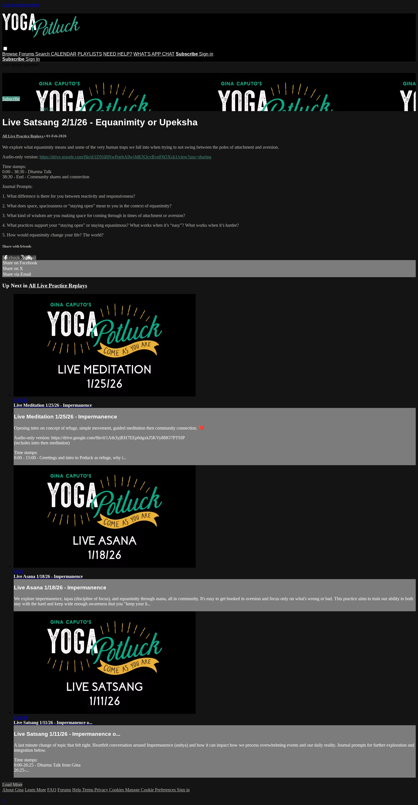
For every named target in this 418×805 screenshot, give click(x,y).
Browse (10, 54)
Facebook (11, 257)
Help (77, 789)
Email (31, 257)
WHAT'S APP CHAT (154, 54)
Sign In (33, 59)
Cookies (117, 789)
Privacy (101, 789)
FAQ (51, 789)
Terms (88, 789)
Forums (27, 54)
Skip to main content (20, 4)
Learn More (35, 789)
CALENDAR (63, 54)
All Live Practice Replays (23, 136)
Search (43, 54)
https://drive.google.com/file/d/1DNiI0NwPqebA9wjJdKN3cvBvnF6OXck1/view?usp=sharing (125, 156)
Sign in (206, 54)
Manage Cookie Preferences (151, 789)
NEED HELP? (117, 54)
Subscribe (11, 98)
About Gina (13, 789)
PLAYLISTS (90, 54)
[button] (5, 48)
